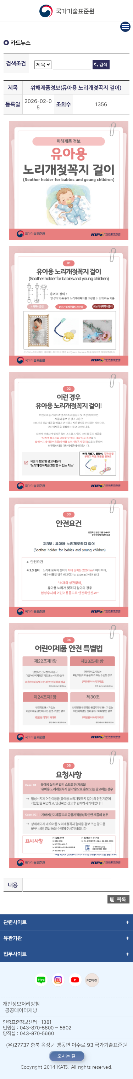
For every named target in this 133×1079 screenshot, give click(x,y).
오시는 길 (66, 1056)
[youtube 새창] (75, 980)
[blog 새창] (41, 980)
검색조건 (16, 63)
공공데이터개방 (21, 1010)
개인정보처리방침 (21, 1004)
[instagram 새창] (58, 980)
